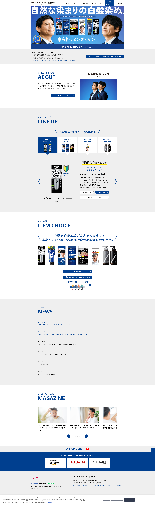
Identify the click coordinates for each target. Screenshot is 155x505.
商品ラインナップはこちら (94, 197)
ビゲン (36, 488)
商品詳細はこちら (87, 192)
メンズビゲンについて (63, 96)
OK (129, 500)
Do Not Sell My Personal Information (113, 500)
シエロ (32, 488)
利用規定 (41, 486)
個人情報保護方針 (57, 486)
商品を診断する (77, 271)
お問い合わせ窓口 (48, 486)
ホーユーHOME (34, 486)
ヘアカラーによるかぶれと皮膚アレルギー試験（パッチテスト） (105, 56)
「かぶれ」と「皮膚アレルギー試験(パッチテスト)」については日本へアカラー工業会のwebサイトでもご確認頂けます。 (54, 60)
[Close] (152, 500)
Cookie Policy (50, 502)
